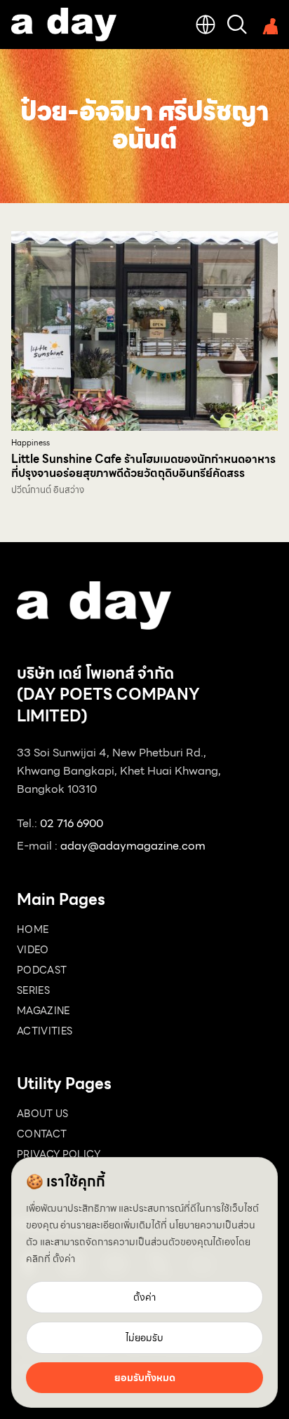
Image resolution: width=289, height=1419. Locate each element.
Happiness (30, 443)
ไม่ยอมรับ (144, 1337)
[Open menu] (268, 24)
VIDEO (33, 949)
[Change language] (205, 24)
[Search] (237, 24)
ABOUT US (43, 1113)
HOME (32, 929)
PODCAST (42, 970)
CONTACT (42, 1134)
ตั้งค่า (64, 1258)
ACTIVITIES (45, 1031)
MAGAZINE (43, 1010)
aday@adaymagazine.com (133, 845)
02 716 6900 (71, 823)
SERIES (33, 990)
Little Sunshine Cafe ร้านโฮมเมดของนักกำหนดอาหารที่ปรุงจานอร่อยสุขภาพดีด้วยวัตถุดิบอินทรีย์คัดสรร (143, 466)
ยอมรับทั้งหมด (144, 1377)
